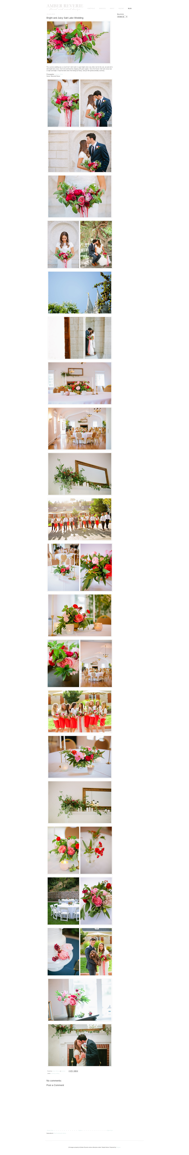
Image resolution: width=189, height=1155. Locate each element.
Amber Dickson (56, 1071)
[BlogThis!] (71, 1071)
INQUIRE (121, 8)
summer (53, 1073)
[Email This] (70, 1071)
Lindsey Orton (59, 74)
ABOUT (112, 8)
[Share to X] (73, 1071)
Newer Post (50, 1130)
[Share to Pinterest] (77, 1071)
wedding (57, 1073)
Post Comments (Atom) (60, 1133)
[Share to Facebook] (75, 1071)
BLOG (130, 8)
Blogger (118, 1147)
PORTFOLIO (91, 8)
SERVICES (102, 8)
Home (80, 1130)
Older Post (110, 1130)
